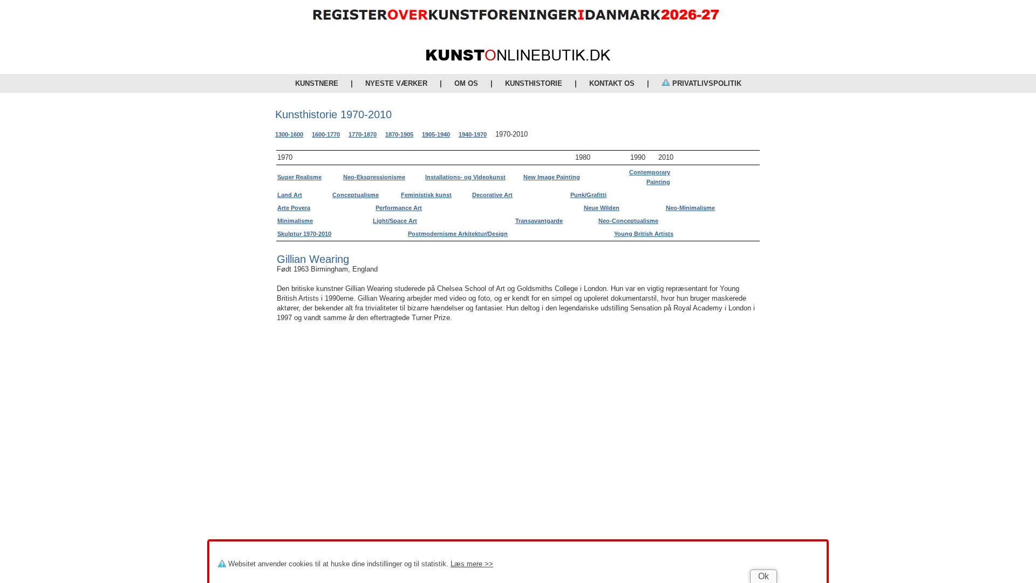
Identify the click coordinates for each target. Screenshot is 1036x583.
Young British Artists (643, 234)
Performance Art (399, 208)
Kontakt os (612, 83)
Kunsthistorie (533, 83)
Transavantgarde (539, 221)
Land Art (289, 195)
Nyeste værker (396, 83)
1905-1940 (436, 134)
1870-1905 (399, 134)
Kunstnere (316, 83)
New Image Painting (551, 177)
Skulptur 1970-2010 (304, 234)
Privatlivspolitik (705, 83)
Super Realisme (299, 177)
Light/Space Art (395, 221)
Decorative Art (492, 195)
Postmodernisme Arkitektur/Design (458, 234)
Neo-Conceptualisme (628, 221)
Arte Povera (293, 208)
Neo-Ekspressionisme (374, 177)
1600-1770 (326, 134)
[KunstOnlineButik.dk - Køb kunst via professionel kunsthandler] (518, 58)
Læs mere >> (472, 564)
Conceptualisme (355, 195)
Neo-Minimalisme (690, 208)
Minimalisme (295, 221)
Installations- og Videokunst (465, 177)
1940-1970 (473, 134)
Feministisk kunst (426, 195)
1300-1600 (289, 134)
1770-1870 (363, 134)
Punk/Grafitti (588, 195)
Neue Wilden (601, 208)
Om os (466, 83)
